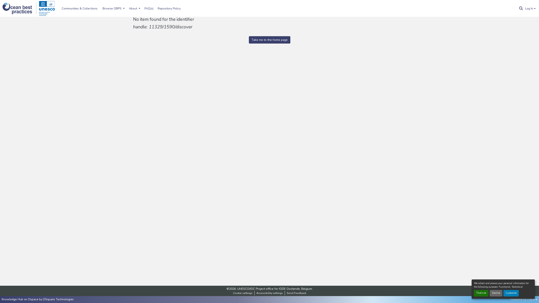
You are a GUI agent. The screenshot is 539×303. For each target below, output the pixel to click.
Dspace (532, 299)
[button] (19, 8)
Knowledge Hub (13, 299)
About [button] (133, 9)
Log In (529, 9)
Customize (511, 293)
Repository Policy (169, 9)
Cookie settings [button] (242, 293)
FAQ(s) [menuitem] (148, 9)
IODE (282, 289)
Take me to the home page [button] (270, 40)
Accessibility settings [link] (269, 293)
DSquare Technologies (58, 299)
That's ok (481, 293)
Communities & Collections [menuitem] (79, 9)
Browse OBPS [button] (112, 9)
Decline (496, 293)
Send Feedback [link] (296, 293)
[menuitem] (113, 8)
